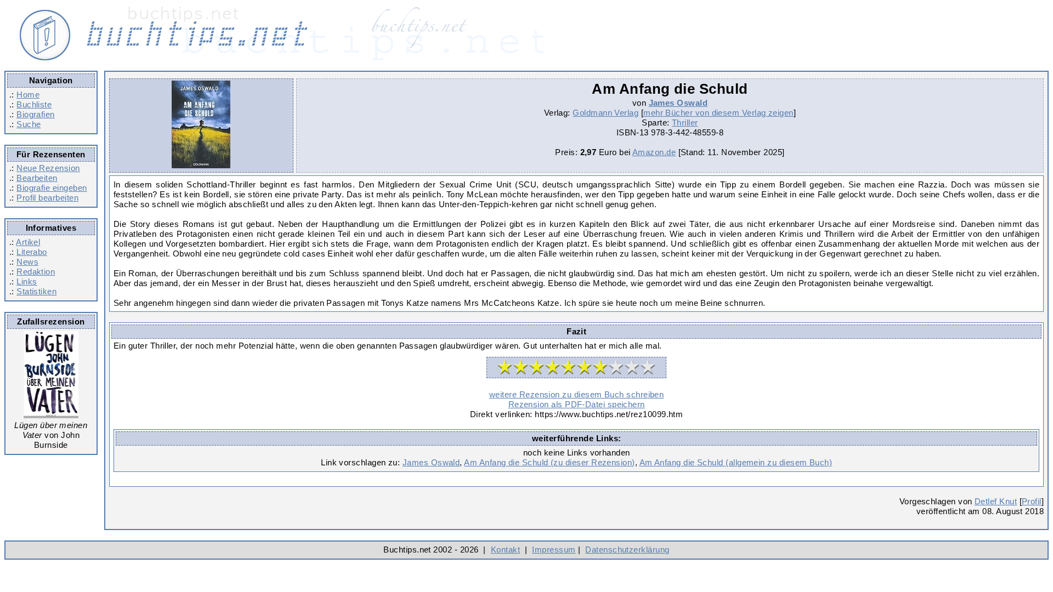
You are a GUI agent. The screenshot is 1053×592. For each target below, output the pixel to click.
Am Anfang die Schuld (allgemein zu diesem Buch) (736, 462)
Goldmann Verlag (605, 112)
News (27, 261)
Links (26, 281)
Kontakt (505, 549)
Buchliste (34, 104)
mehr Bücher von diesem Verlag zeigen (718, 112)
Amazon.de (654, 152)
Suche (28, 124)
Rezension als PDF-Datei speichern (576, 404)
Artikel (28, 242)
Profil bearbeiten (47, 197)
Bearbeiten (37, 178)
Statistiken (36, 291)
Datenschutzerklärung (627, 549)
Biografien (35, 114)
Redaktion (35, 271)
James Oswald (678, 102)
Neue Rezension (48, 168)
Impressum (553, 549)
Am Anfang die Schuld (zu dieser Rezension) (549, 462)
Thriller (685, 122)
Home (27, 94)
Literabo (31, 252)
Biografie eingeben (51, 187)
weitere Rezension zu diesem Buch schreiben (576, 394)
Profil (1031, 501)
